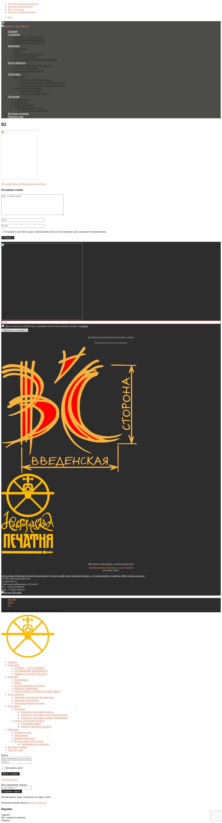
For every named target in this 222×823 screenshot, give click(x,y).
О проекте (14, 34)
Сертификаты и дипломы (34, 110)
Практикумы (20, 102)
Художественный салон (20, 6)
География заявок (30, 91)
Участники (14, 74)
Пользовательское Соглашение (111, 342)
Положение (20, 49)
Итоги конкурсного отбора (28, 54)
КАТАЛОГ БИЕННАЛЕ (25, 57)
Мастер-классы (16, 9)
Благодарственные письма (29, 71)
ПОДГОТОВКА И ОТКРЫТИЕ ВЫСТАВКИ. (35, 60)
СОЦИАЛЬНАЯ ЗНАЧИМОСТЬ (29, 40)
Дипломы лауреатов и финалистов (33, 65)
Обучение (14, 96)
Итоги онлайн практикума (28, 108)
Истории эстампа (18, 113)
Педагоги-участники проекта (36, 80)
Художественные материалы (23, 3)
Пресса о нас (15, 116)
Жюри (17, 51)
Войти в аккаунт (37, 802)
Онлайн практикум (24, 105)
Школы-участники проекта (28, 88)
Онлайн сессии (22, 99)
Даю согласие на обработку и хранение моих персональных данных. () (46, 326)
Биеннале (14, 46)
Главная (12, 31)
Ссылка (83, 326)
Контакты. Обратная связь (22, 12)
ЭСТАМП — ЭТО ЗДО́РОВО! (28, 37)
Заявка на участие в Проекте (29, 43)
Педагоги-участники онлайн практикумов (43, 85)
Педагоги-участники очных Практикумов (43, 82)
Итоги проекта (16, 62)
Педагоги (19, 77)
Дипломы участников (26, 68)
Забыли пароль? (9, 779)
